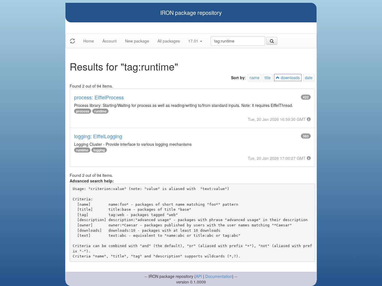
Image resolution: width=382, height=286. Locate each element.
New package (137, 41)
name (254, 77)
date (309, 77)
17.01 (193, 41)
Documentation (218, 276)
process (82, 111)
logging (99, 150)
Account (109, 41)
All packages (168, 41)
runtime (100, 111)
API (199, 276)
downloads (290, 77)
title (268, 77)
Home (88, 41)
